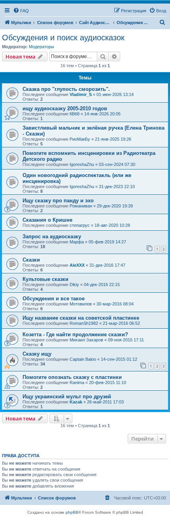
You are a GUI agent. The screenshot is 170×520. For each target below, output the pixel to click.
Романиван (81, 205)
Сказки (31, 260)
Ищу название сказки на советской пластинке (81, 318)
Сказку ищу (37, 354)
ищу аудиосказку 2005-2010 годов (65, 108)
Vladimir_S (81, 94)
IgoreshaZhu (82, 164)
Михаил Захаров (86, 339)
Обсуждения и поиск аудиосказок (63, 37)
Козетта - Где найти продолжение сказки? (75, 334)
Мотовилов (81, 303)
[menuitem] (21, 10)
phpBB (72, 512)
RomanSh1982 (84, 323)
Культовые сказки (45, 279)
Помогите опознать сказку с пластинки (72, 377)
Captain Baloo (83, 359)
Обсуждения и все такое (54, 298)
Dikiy (74, 284)
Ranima (77, 382)
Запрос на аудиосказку (52, 236)
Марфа (77, 241)
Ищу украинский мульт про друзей (67, 396)
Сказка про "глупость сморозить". (66, 89)
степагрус (80, 225)
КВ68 (74, 113)
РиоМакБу (80, 139)
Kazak (76, 401)
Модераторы (41, 46)
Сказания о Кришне (47, 220)
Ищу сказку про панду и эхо (58, 200)
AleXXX (77, 265)
